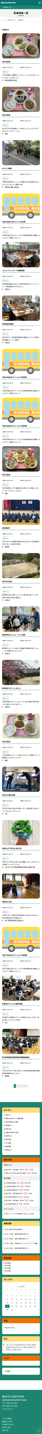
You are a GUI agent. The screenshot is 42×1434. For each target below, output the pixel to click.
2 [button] (17, 1086)
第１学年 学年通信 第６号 (19, 1193)
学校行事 (8, 1129)
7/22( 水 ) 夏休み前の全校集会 (12, 1229)
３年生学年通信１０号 (18, 1186)
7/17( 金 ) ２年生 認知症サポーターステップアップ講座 (20, 1243)
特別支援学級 (9, 80)
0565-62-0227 (12, 1403)
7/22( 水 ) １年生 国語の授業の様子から (16, 1234)
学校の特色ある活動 (11, 1122)
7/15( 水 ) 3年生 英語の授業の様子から (15, 1248)
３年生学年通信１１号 (18, 1183)
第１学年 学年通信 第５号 (19, 1200)
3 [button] (20, 1086)
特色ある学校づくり (17, 1347)
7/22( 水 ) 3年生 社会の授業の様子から (15, 1239)
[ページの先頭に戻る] (39, 1431)
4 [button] (22, 1086)
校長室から (8, 1125)
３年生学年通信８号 (17, 1197)
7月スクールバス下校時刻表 (19, 1214)
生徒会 (29, 1345)
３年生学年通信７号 (17, 1204)
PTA (25, 1345)
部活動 (7, 547)
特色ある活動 (9, 187)
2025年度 (7, 1265)
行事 (33, 867)
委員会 (34, 1345)
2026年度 (7, 1263)
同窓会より (20, 920)
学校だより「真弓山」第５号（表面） (21, 1173)
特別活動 (8, 1139)
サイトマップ (8, 1409)
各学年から (8, 1136)
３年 (6, 814)
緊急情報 (8, 1146)
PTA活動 (8, 1143)
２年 (9, 867)
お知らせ (16, 187)
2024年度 (7, 1268)
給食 (15, 80)
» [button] (27, 1086)
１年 (6, 867)
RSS (8, 1371)
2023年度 (7, 1271)
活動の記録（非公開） (12, 1132)
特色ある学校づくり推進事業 (14, 1118)
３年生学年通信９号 (17, 1190)
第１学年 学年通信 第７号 (19, 1170)
